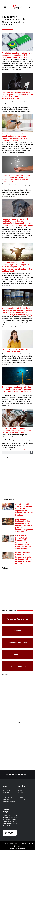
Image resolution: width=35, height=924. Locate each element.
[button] (4, 6)
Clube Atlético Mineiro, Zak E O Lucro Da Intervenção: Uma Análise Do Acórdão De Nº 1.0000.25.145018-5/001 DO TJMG (16, 178)
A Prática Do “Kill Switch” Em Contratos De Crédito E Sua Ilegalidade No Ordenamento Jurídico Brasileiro (24, 509)
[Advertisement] (17, 478)
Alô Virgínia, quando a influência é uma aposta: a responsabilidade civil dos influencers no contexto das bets (17, 55)
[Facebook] (13, 774)
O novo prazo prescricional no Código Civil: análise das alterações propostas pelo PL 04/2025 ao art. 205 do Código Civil (17, 390)
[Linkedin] (10, 774)
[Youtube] (22, 774)
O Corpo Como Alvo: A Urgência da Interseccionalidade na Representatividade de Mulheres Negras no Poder (24, 558)
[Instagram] (16, 774)
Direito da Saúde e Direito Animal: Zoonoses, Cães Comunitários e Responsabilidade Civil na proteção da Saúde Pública (23, 542)
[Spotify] (25, 774)
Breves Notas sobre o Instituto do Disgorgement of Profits (15, 351)
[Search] (31, 452)
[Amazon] (28, 774)
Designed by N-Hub (17, 848)
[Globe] (7, 774)
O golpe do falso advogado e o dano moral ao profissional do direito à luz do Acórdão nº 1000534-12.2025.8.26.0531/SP (17, 95)
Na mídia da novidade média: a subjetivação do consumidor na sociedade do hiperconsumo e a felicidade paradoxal (14, 137)
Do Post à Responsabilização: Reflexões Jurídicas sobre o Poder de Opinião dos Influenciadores (16, 430)
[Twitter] (19, 774)
